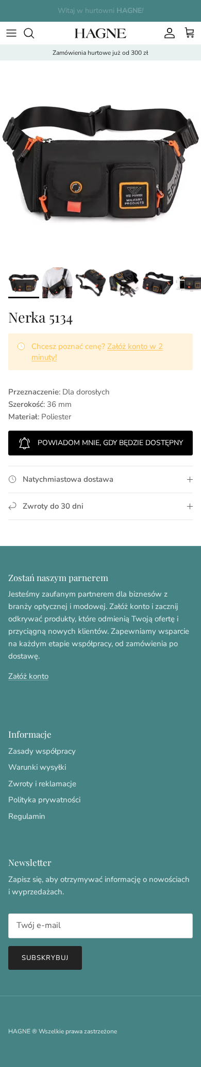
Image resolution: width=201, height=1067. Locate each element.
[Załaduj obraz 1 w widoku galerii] (100, 161)
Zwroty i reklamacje (42, 784)
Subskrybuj (45, 958)
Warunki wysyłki (37, 767)
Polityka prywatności (44, 800)
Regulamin (26, 816)
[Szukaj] (34, 33)
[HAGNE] (100, 33)
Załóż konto (28, 676)
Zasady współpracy (42, 751)
